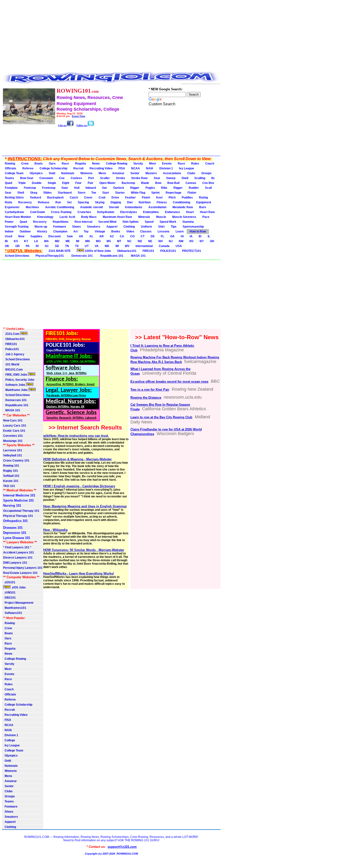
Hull (76, 188)
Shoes (76, 226)
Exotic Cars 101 (14, 430)
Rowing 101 (11, 465)
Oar (104, 188)
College (9, 740)
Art (75, 231)
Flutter (191, 192)
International (144, 246)
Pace (205, 217)
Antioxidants (133, 207)
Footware (59, 226)
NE (150, 241)
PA (28, 246)
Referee (28, 168)
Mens (102, 173)
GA (172, 236)
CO (132, 236)
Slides (47, 192)
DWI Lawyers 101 (15, 562)
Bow (158, 183)
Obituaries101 (126, 251)
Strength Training (16, 226)
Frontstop (48, 188)
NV (191, 241)
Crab (102, 197)
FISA (122, 168)
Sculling (199, 178)
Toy (86, 231)
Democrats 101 (81, 255)
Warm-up (40, 226)
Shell (184, 178)
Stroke (120, 178)
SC (47, 246)
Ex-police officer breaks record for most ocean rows (169, 381)
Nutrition (145, 202)
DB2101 (9, 597)
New (21, 236)
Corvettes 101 (13, 435)
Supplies (36, 236)
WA (107, 246)
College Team (14, 173)
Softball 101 (11, 476)
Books (115, 231)
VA (97, 246)
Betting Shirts (14, 197)
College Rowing (116, 163)
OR (17, 246)
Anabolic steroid (91, 207)
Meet (152, 163)
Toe (93, 192)
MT (119, 241)
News (96, 163)
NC (129, 241)
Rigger (134, 188)
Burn (202, 207)
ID (200, 236)
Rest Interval (83, 221)
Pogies (150, 188)
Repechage (173, 192)
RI (37, 246)
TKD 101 (9, 486)
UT (87, 246)
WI (117, 246)
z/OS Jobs (18, 587)
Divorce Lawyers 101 (18, 557)
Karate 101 (10, 481)
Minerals (144, 217)
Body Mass (89, 217)
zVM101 (9, 592)
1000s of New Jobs (97, 251)
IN (6, 241)
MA (46, 241)
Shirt (161, 226)
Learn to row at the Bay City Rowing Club (161, 417)
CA (122, 236)
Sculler (105, 178)
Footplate (11, 188)
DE (153, 236)
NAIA (149, 168)
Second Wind (107, 221)
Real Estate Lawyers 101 (20, 573)
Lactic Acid (67, 217)
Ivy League (186, 168)
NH (160, 241)
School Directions (17, 255)
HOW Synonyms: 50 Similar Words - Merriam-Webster (83, 550)
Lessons (164, 231)
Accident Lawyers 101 (18, 552)
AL (91, 236)
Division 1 (166, 168)
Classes (146, 231)
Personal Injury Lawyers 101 (22, 567)
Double (37, 183)
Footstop (30, 188)
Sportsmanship (193, 226)
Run (58, 202)
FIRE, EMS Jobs (15, 374)
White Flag (138, 192)
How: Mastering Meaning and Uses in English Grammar (85, 506)
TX (77, 246)
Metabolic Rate (182, 207)
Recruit (78, 168)
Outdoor (25, 231)
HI (182, 236)
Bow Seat (26, 178)
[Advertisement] (111, 36)
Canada (164, 246)
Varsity (138, 163)
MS (109, 241)
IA (191, 236)
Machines (32, 207)
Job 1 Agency (13, 354)
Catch (74, 197)
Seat (157, 178)
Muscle (161, 217)
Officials (10, 168)
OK (7, 246)
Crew (24, 163)
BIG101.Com (13, 369)
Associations (172, 173)
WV (127, 246)
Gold (52, 173)
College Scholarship (53, 168)
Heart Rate (207, 212)
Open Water (107, 183)
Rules (195, 163)
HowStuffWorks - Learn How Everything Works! (78, 573)
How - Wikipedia (55, 530)
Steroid (114, 207)
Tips (174, 226)
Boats (38, 163)
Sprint (155, 192)
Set (69, 202)
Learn (180, 231)
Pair (90, 183)
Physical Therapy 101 (18, 516)
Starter (120, 192)
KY (26, 241)
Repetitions (60, 221)
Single (52, 183)
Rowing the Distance (145, 397)
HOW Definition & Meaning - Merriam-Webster (77, 459)
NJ (171, 241)
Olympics (36, 173)
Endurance (172, 212)
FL (162, 236)
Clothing (129, 226)
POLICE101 (168, 251)
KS (16, 241)
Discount (54, 236)
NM (181, 241)
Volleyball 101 (12, 455)
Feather (130, 197)
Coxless (76, 178)
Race (65, 163)
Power (9, 221)
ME (68, 241)
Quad (8, 183)
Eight (65, 183)
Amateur (118, 173)
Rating (203, 197)
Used (8, 236)
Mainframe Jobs (15, 390)
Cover (88, 197)
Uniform (146, 226)
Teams (9, 178)
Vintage (100, 231)
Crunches (84, 212)
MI (77, 241)
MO (98, 241)
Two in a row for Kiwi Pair (149, 389)
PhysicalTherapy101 (49, 255)
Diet (130, 202)
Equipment (203, 202)
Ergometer (12, 207)
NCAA (135, 168)
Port (91, 178)
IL (209, 236)
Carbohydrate (14, 212)
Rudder (194, 188)
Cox (62, 178)
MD (57, 241)
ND (140, 241)
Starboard (65, 192)
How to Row (198, 231)
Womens (86, 173)
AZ (112, 236)
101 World (11, 364)
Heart (190, 212)
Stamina (188, 221)
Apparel (111, 226)
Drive (115, 197)
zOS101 (9, 582)
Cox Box (208, 183)
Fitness (162, 202)
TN (67, 246)
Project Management (18, 602)
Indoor (9, 231)
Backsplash (55, 197)
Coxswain (46, 178)
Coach (209, 163)
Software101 (12, 613)
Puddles (187, 197)
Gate (64, 188)
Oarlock (118, 188)
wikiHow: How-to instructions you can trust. (76, 435)
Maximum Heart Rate (117, 217)
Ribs (164, 188)
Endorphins (151, 212)
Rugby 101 (10, 470)
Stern (81, 192)
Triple (22, 183)
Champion (60, 231)
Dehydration (105, 212)
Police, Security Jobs (19, 379)
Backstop (128, 183)
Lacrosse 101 (12, 450)
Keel (159, 197)
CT (142, 236)
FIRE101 (148, 251)
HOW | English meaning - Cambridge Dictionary (79, 486)
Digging (115, 202)
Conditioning (181, 202)
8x (213, 178)
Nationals (67, 173)
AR (101, 236)
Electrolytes (128, 212)
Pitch (172, 197)
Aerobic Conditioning (59, 207)
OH (212, 241)
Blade (145, 183)
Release (43, 202)
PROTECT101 (191, 251)
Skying (99, 202)
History (42, 231)
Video (130, 231)
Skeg (33, 192)
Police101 (11, 349)
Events (167, 163)
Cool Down (37, 212)
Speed (149, 221)
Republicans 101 (111, 255)
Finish (146, 197)
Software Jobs (14, 385)
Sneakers (93, 226)
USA (179, 246)
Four (78, 183)
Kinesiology (45, 217)
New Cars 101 (13, 420)
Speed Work (168, 221)
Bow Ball (173, 183)
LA (36, 241)
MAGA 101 (137, 255)
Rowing (10, 163)
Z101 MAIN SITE (60, 251)
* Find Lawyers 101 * (17, 547)
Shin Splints (130, 221)
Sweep (170, 178)
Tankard (35, 197)
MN (87, 241)
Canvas (191, 183)
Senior (134, 173)
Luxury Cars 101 (14, 425)
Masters (151, 173)
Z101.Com (11, 334)
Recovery (25, 202)
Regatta (80, 163)
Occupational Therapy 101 (21, 510)
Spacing (83, 202)
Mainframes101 (14, 608)
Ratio (8, 202)
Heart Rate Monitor (18, 217)
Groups (206, 173)
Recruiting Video (101, 168)
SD (57, 246)
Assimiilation (157, 207)
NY (202, 241)
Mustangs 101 (13, 441)
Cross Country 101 (16, 460)
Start (105, 192)
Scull (208, 188)
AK (81, 236)
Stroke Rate (139, 178)
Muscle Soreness (184, 217)
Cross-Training (61, 212)
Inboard (90, 188)
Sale (70, 236)
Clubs (191, 173)
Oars (52, 163)
